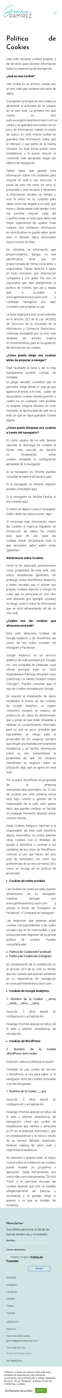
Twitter (9, 1306)
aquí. (49, 514)
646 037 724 (18, 1348)
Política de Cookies (21, 952)
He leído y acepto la (24, 1259)
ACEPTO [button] (41, 1390)
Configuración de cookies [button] (19, 1390)
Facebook (11, 1292)
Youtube (10, 1313)
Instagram (11, 1284)
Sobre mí (11, 1329)
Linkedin (10, 1299)
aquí (48, 476)
